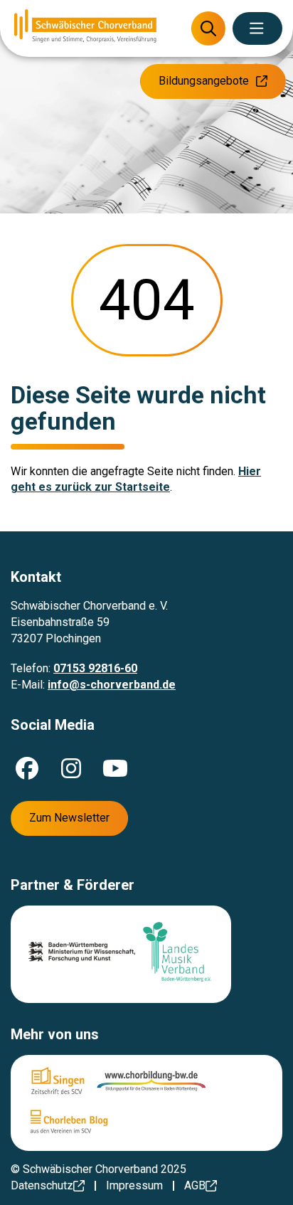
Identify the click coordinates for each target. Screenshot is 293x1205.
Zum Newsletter (69, 817)
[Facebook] (27, 768)
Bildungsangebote (204, 80)
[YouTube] (115, 768)
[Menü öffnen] (257, 28)
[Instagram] (71, 768)
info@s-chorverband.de (112, 684)
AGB (195, 1185)
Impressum (134, 1185)
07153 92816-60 (95, 668)
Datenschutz (42, 1185)
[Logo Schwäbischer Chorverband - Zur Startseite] (85, 28)
